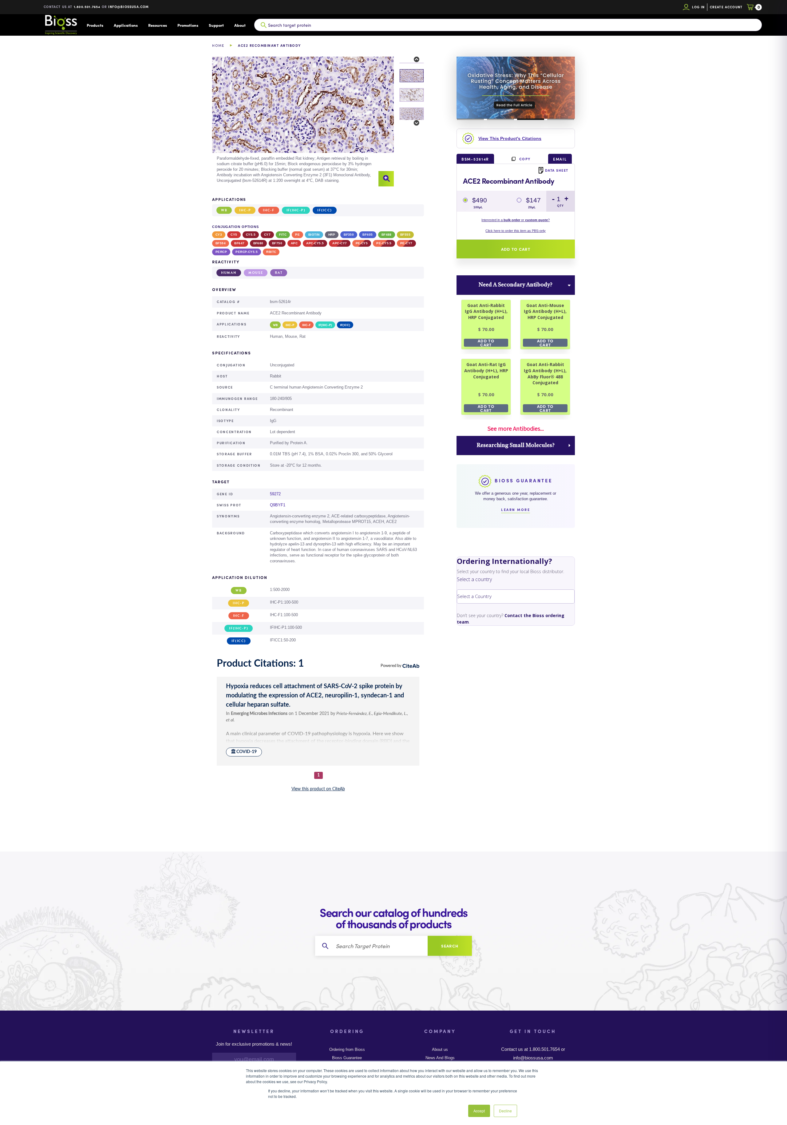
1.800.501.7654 (87, 6)
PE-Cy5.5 (384, 243)
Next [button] (412, 123)
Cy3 (219, 234)
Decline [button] (505, 1110)
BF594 (221, 243)
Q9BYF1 (277, 505)
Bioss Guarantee (347, 1058)
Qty (560, 205)
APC (294, 243)
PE (297, 234)
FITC (283, 234)
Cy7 (267, 234)
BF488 (387, 234)
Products (95, 25)
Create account (726, 7)
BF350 (349, 234)
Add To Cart (486, 343)
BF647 (239, 243)
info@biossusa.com (128, 6)
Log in (698, 7)
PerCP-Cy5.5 (246, 251)
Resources (157, 25)
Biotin (314, 234)
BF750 (277, 243)
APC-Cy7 (339, 243)
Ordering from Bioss (347, 1049)
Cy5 (234, 234)
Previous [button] (412, 60)
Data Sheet (556, 170)
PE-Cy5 (362, 243)
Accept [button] (479, 1110)
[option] (303, 121)
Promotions (187, 25)
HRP (331, 234)
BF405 (367, 234)
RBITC (271, 251)
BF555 (405, 234)
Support (216, 25)
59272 (275, 494)
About (240, 25)
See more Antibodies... (515, 429)
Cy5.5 (250, 234)
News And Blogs (440, 1058)
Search (450, 946)
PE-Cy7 (406, 243)
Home (218, 45)
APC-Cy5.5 (315, 243)
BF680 (258, 243)
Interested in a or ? (515, 220)
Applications (126, 25)
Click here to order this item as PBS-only (515, 231)
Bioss (61, 25)
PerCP (221, 251)
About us (440, 1049)
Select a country (474, 579)
